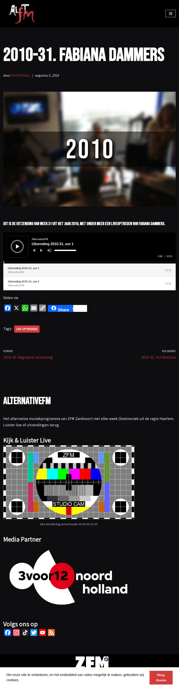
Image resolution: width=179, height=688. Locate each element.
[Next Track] (41, 250)
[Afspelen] (17, 246)
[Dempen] (49, 250)
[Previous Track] (34, 250)
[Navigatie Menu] (170, 13)
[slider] (65, 250)
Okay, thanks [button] (161, 677)
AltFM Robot (20, 75)
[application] (89, 247)
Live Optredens (26, 329)
